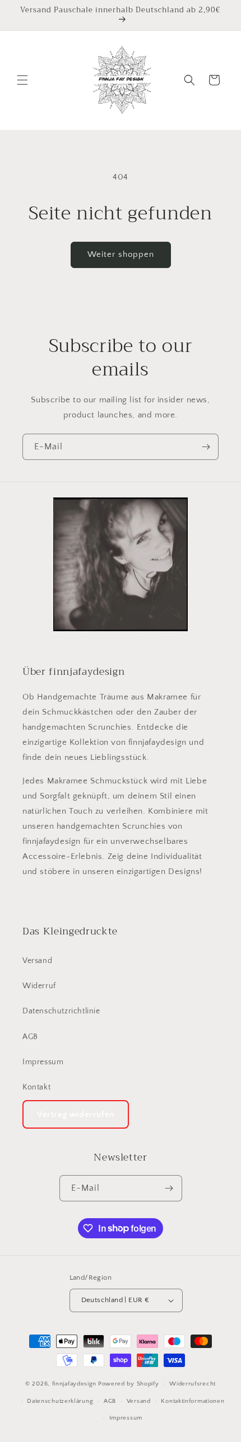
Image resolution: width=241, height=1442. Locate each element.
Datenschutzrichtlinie (61, 1011)
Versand (37, 960)
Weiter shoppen (120, 254)
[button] (22, 80)
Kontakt (36, 1087)
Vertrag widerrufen (75, 1114)
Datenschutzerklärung (60, 1401)
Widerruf (39, 985)
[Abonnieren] (205, 447)
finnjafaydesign (74, 1383)
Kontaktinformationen (192, 1401)
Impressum (42, 1062)
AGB (30, 1036)
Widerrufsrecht (192, 1383)
